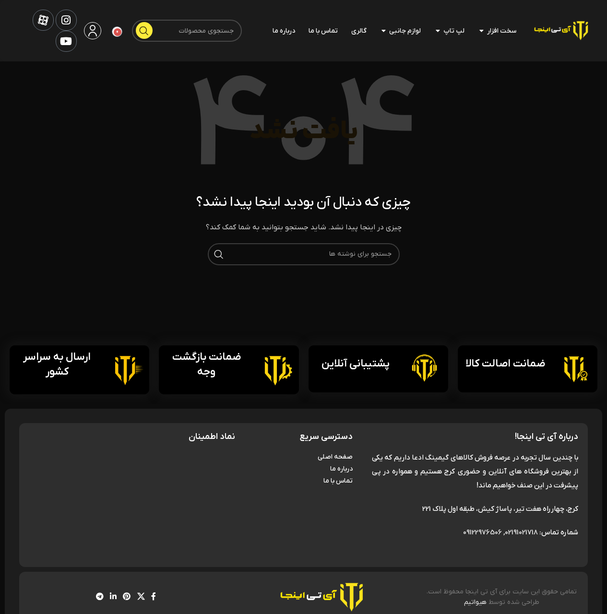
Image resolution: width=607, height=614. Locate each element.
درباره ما (341, 468)
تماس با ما (338, 480)
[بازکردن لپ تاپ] (437, 31)
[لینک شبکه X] (141, 597)
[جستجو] (144, 30)
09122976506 (482, 532)
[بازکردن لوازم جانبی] (383, 31)
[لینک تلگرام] (100, 597)
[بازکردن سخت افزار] (481, 31)
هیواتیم (475, 602)
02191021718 (521, 532)
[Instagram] (66, 20)
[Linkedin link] (113, 597)
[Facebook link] (153, 597)
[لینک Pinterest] (127, 597)
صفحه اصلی (335, 456)
